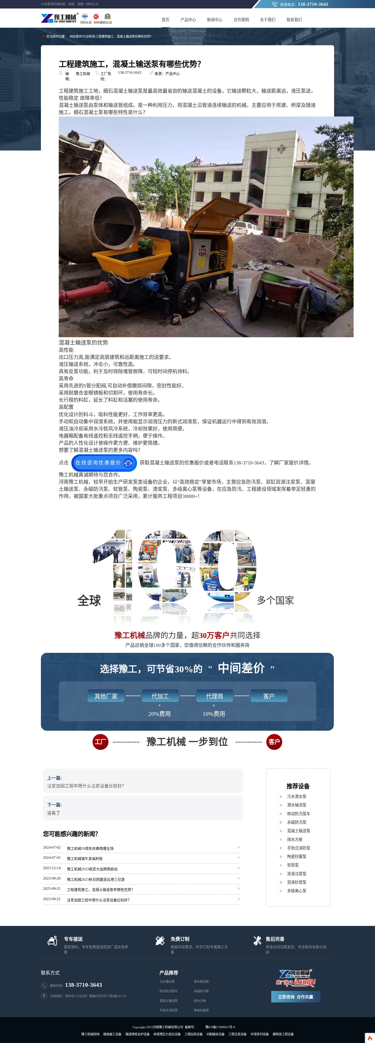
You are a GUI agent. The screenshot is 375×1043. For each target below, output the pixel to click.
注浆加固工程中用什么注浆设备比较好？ (86, 786)
